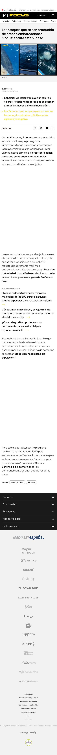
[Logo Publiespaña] (28, 672)
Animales (31, 482)
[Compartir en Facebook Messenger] (47, 128)
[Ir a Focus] (19, 15)
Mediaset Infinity (30, 21)
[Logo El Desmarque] (28, 588)
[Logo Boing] (28, 607)
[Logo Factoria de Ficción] (28, 597)
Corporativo (9, 504)
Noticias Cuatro (11, 525)
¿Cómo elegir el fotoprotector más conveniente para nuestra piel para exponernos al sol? (22, 326)
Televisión (16, 21)
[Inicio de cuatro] (4, 15)
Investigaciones (17, 482)
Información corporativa (28, 698)
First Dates (44, 21)
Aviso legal (29, 694)
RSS (28, 716)
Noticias (6, 21)
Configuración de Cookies (28, 705)
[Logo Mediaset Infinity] (28, 551)
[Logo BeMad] (28, 625)
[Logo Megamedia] (29, 732)
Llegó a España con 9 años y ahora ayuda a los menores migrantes (30, 10)
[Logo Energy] (28, 616)
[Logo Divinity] (28, 579)
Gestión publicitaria (28, 712)
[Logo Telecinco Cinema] (28, 644)
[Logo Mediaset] (28, 539)
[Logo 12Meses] (28, 653)
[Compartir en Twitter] (41, 128)
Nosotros (8, 496)
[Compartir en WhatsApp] (35, 128)
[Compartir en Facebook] (53, 128)
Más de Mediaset (12, 518)
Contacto (28, 719)
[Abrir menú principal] (53, 15)
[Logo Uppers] (28, 634)
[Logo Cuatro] (28, 569)
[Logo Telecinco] (28, 560)
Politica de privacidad (28, 701)
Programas (9, 511)
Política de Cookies (28, 709)
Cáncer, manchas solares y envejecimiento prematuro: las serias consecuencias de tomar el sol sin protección (28, 313)
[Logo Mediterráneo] (28, 681)
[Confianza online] (28, 745)
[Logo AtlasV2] (28, 662)
